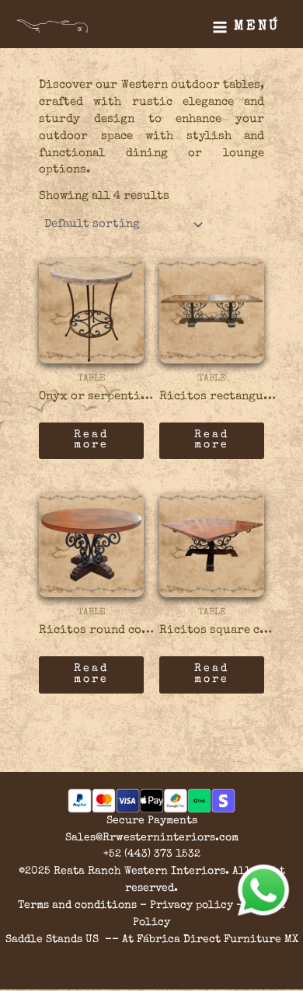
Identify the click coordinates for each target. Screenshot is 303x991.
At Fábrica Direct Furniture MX (210, 939)
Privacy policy (191, 905)
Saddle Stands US (52, 939)
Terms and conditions (77, 905)
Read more (91, 440)
